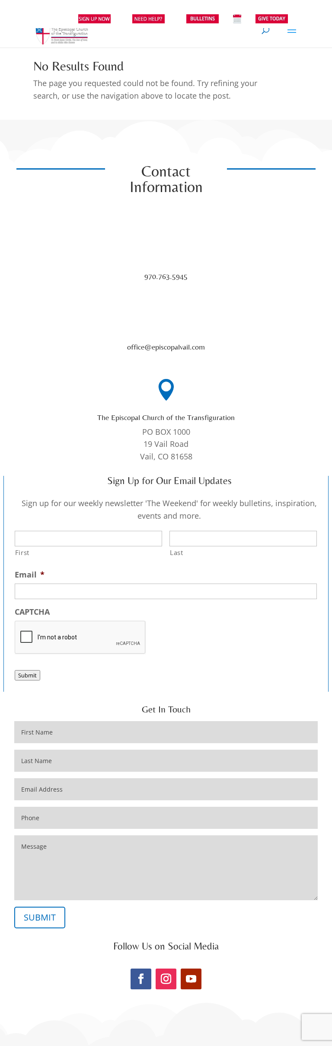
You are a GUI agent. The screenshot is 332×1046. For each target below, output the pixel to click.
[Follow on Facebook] (141, 979)
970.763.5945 (166, 276)
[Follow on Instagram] (166, 979)
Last (176, 552)
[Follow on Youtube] (191, 979)
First (22, 552)
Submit (27, 675)
